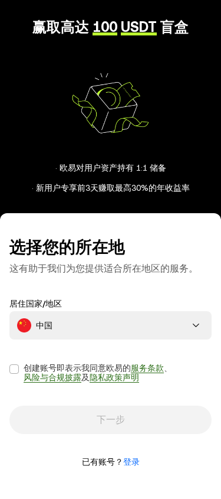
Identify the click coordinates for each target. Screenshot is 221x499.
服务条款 (147, 368)
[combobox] (110, 325)
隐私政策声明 (114, 377)
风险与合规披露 (52, 377)
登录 (131, 462)
